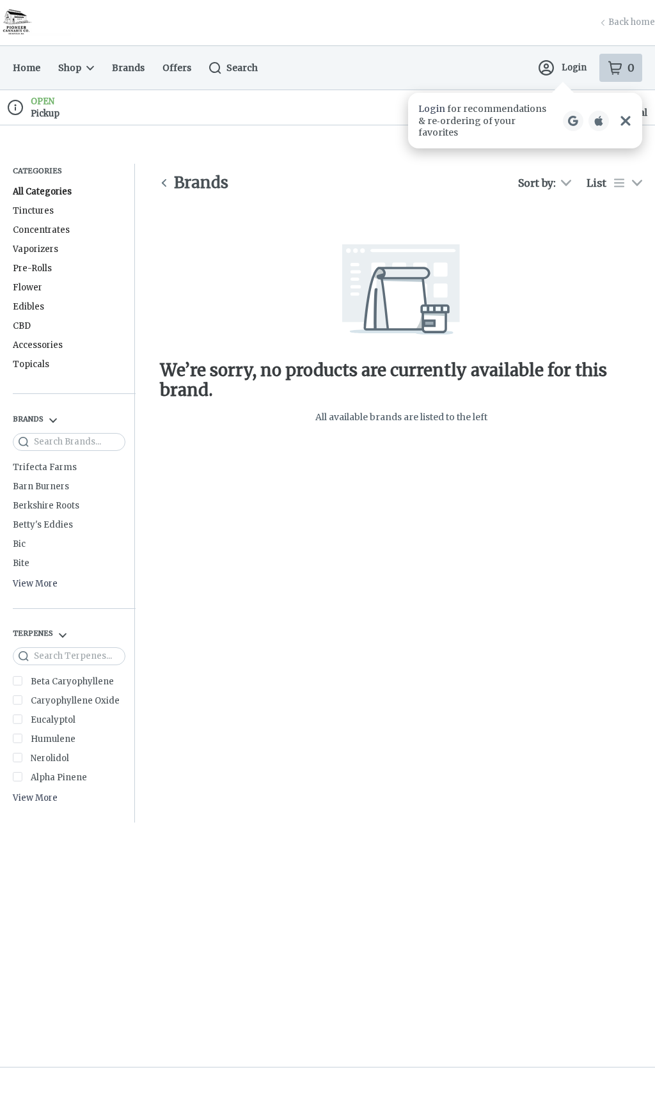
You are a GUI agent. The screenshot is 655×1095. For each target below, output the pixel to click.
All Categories (42, 191)
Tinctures (33, 210)
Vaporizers (35, 249)
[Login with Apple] (598, 121)
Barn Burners (41, 486)
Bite (21, 563)
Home (26, 68)
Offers (176, 68)
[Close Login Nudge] (625, 120)
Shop (69, 68)
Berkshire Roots (46, 505)
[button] (525, 120)
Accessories (38, 345)
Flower (27, 287)
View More (35, 584)
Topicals (31, 364)
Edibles (28, 306)
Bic (19, 544)
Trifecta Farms (45, 467)
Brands (128, 68)
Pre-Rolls (32, 268)
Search (242, 68)
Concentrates (41, 230)
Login (574, 67)
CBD (22, 325)
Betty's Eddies (43, 524)
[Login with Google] (573, 121)
